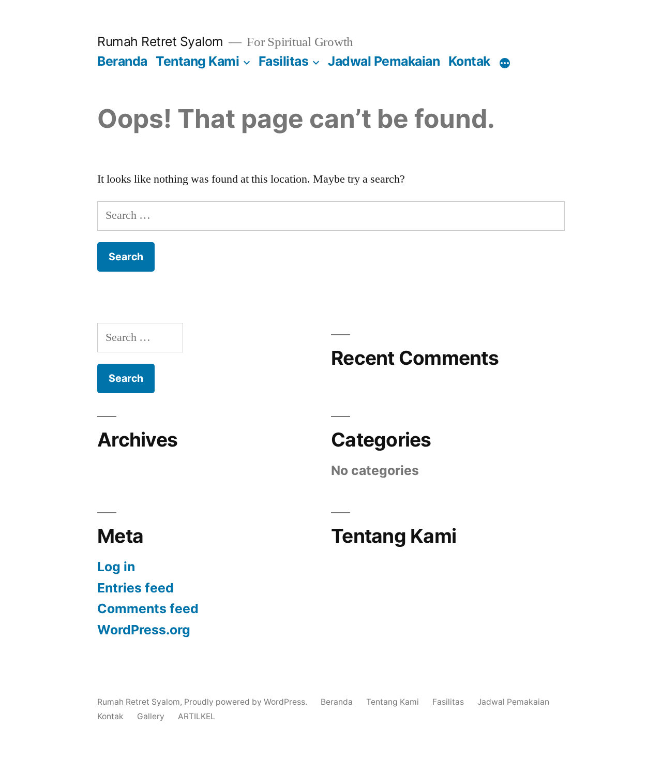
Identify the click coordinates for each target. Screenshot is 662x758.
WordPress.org (143, 629)
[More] (505, 63)
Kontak (469, 61)
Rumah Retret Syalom (160, 41)
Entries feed (135, 588)
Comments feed (148, 608)
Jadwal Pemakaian (384, 61)
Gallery (150, 716)
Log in (116, 566)
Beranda (122, 61)
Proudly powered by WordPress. (246, 702)
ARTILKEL (196, 716)
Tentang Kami (197, 61)
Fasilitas (284, 61)
